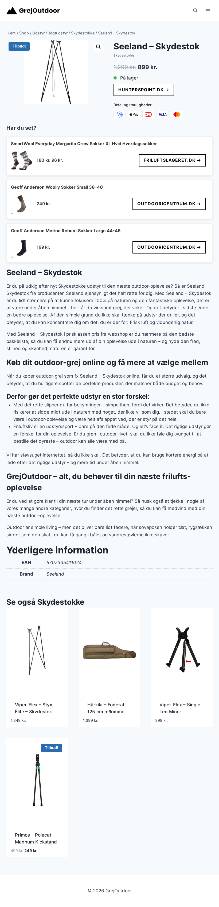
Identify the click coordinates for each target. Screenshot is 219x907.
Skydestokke (124, 55)
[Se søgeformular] (195, 10)
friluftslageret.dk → (172, 160)
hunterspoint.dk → (143, 89)
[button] (98, 47)
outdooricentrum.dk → (169, 203)
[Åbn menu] (208, 10)
